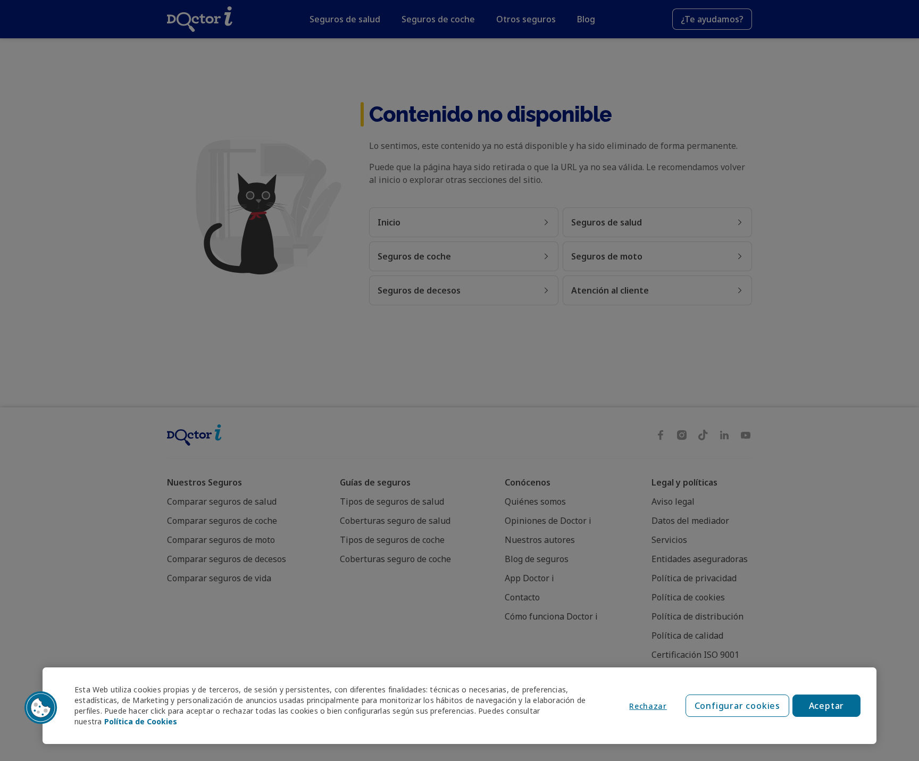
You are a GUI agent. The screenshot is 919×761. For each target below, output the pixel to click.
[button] (41, 708)
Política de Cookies (140, 721)
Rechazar (648, 706)
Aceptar (827, 706)
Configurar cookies (737, 706)
